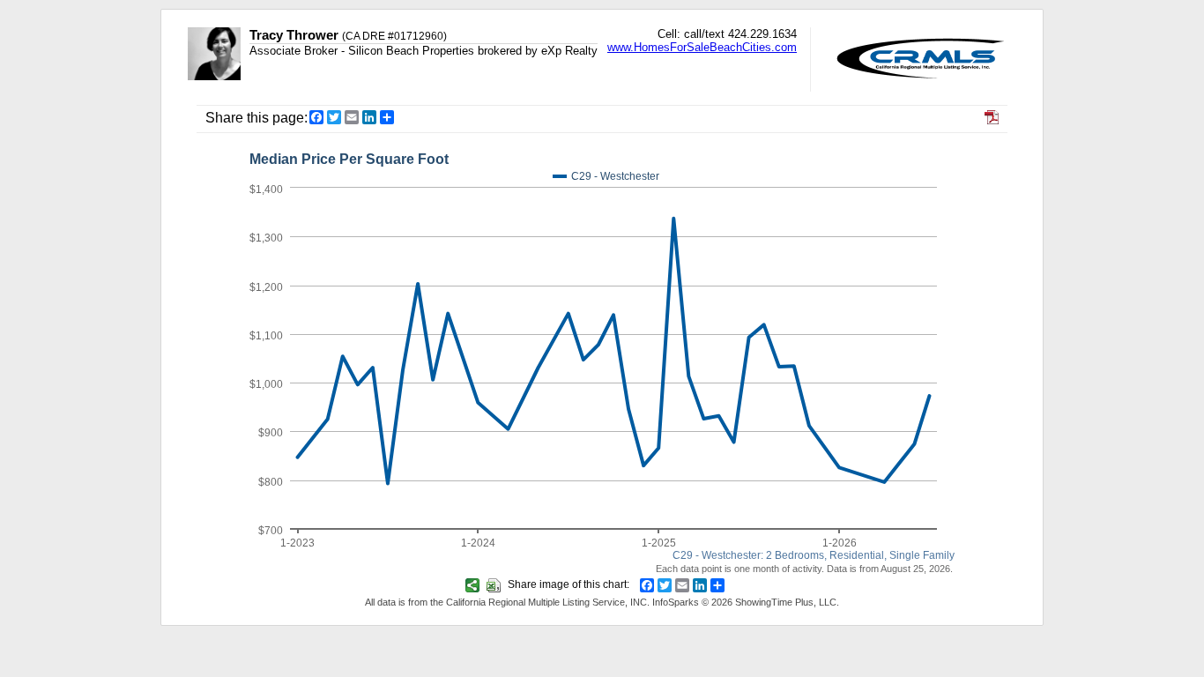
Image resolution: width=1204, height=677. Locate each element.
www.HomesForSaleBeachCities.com (702, 47)
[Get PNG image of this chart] (474, 584)
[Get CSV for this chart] (496, 584)
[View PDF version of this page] (992, 119)
